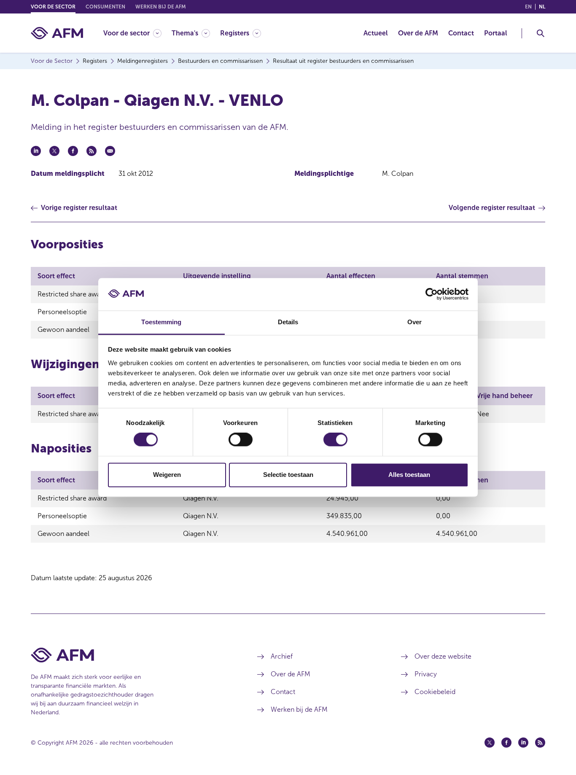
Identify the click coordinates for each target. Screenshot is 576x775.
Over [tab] (414, 322)
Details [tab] (288, 322)
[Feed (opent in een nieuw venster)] (540, 742)
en (528, 7)
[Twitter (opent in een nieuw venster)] (489, 742)
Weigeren (167, 474)
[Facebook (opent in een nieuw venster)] (506, 742)
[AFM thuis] (57, 33)
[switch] (241, 440)
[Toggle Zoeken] (541, 33)
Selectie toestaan (288, 474)
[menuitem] (137, 33)
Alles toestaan (409, 474)
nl (542, 7)
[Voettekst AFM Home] (131, 655)
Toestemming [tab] (161, 322)
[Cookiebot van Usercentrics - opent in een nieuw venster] (431, 294)
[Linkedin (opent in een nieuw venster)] (523, 742)
